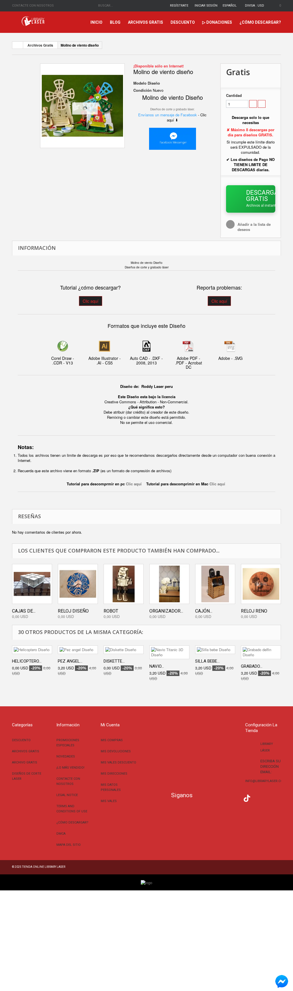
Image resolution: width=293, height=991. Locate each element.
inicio (96, 22)
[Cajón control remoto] (215, 584)
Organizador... (166, 611)
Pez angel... (70, 661)
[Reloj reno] (261, 584)
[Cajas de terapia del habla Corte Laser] (32, 584)
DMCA (61, 834)
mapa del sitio (68, 845)
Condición (142, 90)
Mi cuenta (110, 724)
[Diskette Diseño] (124, 649)
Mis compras (112, 740)
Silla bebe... (207, 661)
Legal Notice (67, 795)
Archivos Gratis (145, 22)
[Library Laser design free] (146, 882)
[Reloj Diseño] (78, 584)
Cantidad (234, 95)
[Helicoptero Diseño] (32, 649)
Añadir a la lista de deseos (254, 227)
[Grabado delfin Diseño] (261, 652)
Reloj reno (254, 611)
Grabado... (251, 666)
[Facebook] (201, 797)
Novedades (65, 756)
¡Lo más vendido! (70, 767)
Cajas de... (23, 611)
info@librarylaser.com (265, 781)
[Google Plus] (247, 798)
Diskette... (114, 661)
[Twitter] (212, 797)
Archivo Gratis (24, 762)
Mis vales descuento (118, 762)
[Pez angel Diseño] (78, 649)
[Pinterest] (258, 797)
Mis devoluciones (116, 751)
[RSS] (224, 797)
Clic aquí (90, 301)
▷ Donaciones (217, 22)
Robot (111, 611)
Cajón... (203, 611)
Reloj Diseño (73, 611)
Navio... (156, 666)
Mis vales (109, 801)
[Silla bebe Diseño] (215, 649)
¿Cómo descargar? (260, 22)
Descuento (183, 22)
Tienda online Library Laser (43, 866)
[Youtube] (235, 797)
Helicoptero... (26, 661)
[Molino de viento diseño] (82, 105)
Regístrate (179, 5)
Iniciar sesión (206, 5)
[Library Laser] (33, 21)
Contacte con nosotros (33, 5)
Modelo (139, 83)
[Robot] (124, 584)
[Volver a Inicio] (17, 45)
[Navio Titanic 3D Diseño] (169, 652)
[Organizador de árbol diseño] (169, 584)
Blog (115, 22)
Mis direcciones (114, 773)
